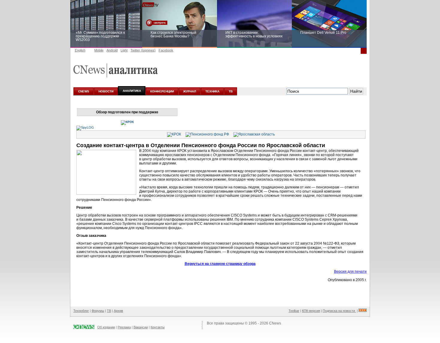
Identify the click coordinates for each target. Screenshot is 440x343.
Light (124, 50)
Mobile (99, 50)
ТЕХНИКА (212, 91)
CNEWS (83, 91)
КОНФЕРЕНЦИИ (162, 91)
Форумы (98, 310)
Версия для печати (350, 271)
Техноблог (81, 310)
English (80, 50)
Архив (118, 310)
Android (112, 50)
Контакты (158, 327)
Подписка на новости (339, 310)
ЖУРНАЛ (189, 91)
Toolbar (294, 310)
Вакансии (140, 327)
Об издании (106, 327)
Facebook (166, 50)
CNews (275, 323)
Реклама (124, 327)
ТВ (231, 91)
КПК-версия (311, 310)
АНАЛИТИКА (132, 90)
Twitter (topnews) (143, 50)
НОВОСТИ (105, 91)
